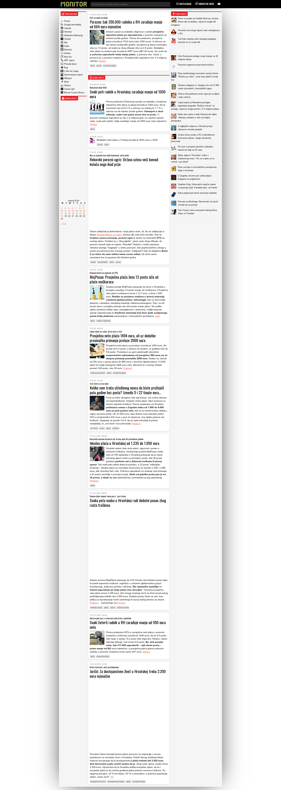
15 (80, 211)
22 (80, 213)
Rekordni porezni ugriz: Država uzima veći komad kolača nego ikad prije (124, 161)
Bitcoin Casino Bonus (74, 92)
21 (77, 213)
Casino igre (69, 89)
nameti (93, 262)
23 (84, 213)
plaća (92, 66)
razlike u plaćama (103, 321)
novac (102, 428)
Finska (100, 145)
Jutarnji (67, 28)
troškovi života (123, 608)
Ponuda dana (70, 64)
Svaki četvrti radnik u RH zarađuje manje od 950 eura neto (128, 624)
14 (77, 211)
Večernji (68, 32)
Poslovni (127, 368)
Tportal (67, 39)
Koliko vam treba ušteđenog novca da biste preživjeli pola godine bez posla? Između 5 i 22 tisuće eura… (127, 390)
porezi (118, 262)
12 (69, 211)
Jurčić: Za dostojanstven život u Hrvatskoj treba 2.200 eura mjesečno (128, 673)
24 (62, 216)
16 (84, 211)
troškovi (116, 428)
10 (62, 211)
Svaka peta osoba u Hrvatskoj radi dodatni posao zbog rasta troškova (128, 502)
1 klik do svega (71, 71)
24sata (67, 53)
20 (73, 213)
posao (99, 66)
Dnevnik (68, 49)
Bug (66, 67)
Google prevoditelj (72, 24)
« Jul (63, 223)
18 (66, 213)
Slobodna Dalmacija (73, 35)
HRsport (68, 78)
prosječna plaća (109, 66)
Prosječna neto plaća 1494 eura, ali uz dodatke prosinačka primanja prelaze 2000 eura (123, 338)
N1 (112, 777)
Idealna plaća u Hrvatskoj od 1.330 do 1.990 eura (124, 443)
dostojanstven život (98, 782)
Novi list (68, 57)
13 (73, 211)
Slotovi (67, 85)
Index (66, 46)
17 (62, 213)
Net (65, 42)
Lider (157, 316)
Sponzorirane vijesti (73, 74)
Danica (102, 61)
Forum (67, 21)
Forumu (121, 603)
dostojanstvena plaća (116, 782)
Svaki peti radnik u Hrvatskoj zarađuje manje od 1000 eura (128, 94)
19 (69, 213)
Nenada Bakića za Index (109, 234)
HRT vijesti (69, 60)
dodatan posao (96, 608)
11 (66, 211)
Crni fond (94, 428)
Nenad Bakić (103, 262)
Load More (196, 221)
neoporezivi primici (97, 373)
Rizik (66, 82)
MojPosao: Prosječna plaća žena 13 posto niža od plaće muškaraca (124, 279)
